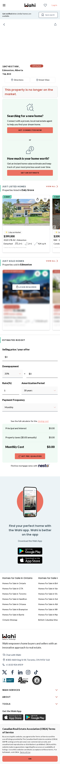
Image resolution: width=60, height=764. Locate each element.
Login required (27, 287)
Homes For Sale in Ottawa (14, 604)
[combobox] (4, 373)
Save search (50, 15)
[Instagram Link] (28, 672)
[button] (30, 655)
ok (30, 759)
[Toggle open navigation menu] (4, 5)
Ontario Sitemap (9, 620)
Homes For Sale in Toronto (14, 593)
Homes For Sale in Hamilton (14, 599)
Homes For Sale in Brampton (15, 609)
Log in (54, 5)
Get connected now (30, 130)
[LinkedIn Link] (20, 672)
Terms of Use (25, 752)
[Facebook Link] (12, 672)
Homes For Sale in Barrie (13, 614)
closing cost (43, 421)
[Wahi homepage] (30, 5)
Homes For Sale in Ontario (14, 583)
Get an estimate (30, 173)
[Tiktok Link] (36, 672)
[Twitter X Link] (4, 672)
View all (51, 186)
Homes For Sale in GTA (12, 588)
